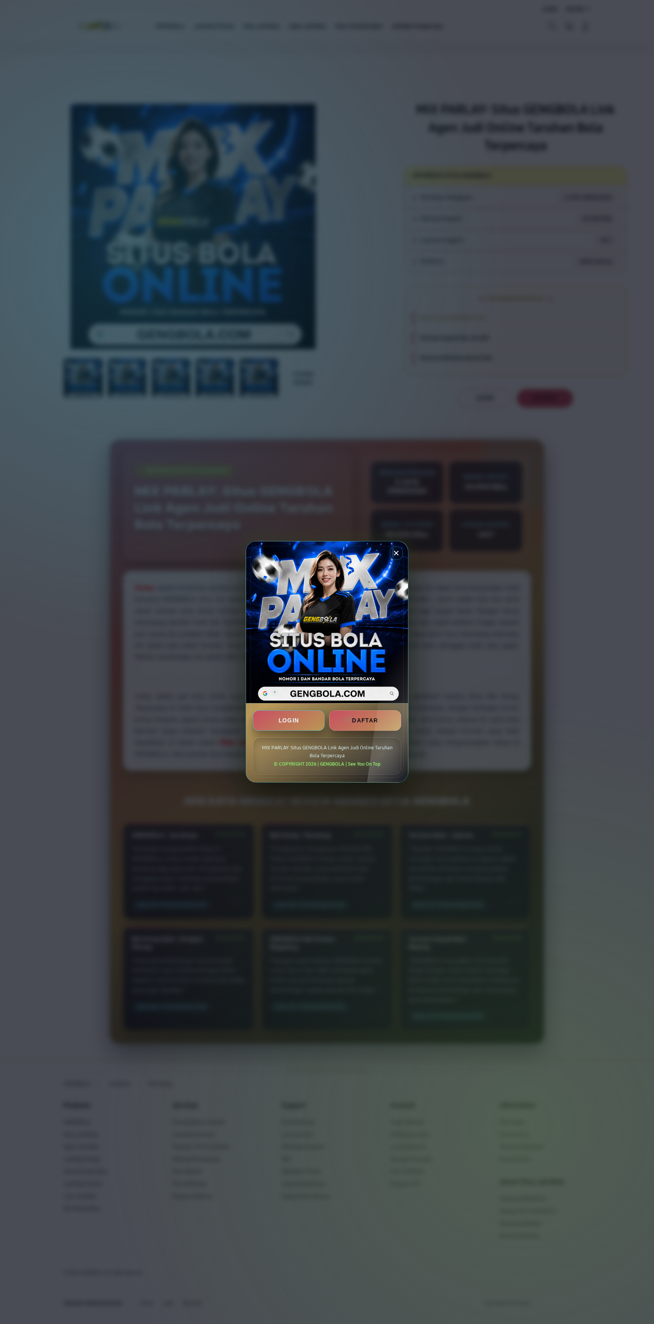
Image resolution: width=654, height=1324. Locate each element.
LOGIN (289, 720)
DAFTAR (365, 720)
